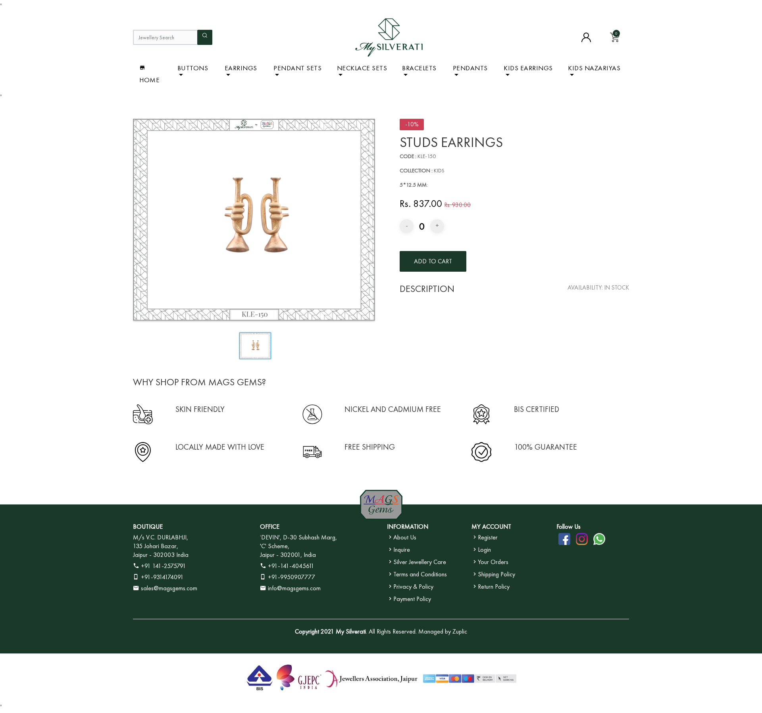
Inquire (401, 549)
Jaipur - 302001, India (288, 555)
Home (149, 79)
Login (484, 549)
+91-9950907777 (290, 577)
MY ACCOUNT (491, 526)
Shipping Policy (496, 574)
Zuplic (459, 631)
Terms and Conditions (420, 574)
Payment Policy (412, 599)
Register (488, 537)
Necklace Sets (362, 68)
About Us (404, 537)
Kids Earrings (528, 68)
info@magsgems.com (294, 588)
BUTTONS (192, 68)
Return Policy (494, 586)
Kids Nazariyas (594, 68)
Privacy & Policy (413, 586)
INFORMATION (407, 526)
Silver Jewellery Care (419, 562)
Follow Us (568, 526)
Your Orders (493, 562)
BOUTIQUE (148, 526)
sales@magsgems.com (168, 588)
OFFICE (269, 526)
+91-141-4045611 (290, 566)
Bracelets (419, 68)
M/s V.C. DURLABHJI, (160, 537)
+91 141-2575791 (162, 566)
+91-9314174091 (161, 577)
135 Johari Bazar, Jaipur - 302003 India (161, 550)
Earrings (241, 68)
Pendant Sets (297, 68)
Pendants (470, 68)
